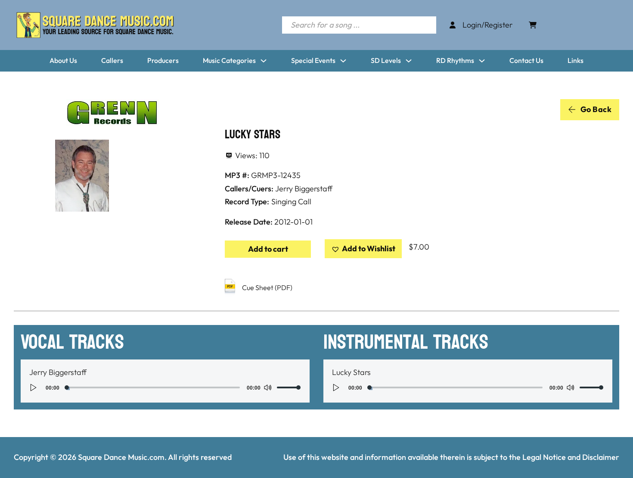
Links (575, 60)
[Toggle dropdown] (263, 60)
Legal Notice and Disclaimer (570, 457)
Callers (112, 60)
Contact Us (526, 60)
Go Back (596, 109)
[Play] (33, 387)
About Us (63, 60)
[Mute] (267, 387)
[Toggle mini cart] (533, 25)
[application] (165, 387)
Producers (163, 60)
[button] (363, 249)
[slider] (289, 387)
